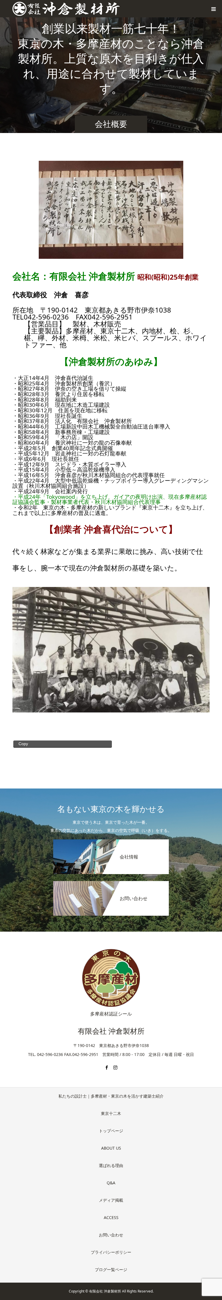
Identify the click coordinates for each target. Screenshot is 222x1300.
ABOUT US (111, 1148)
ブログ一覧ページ (111, 1269)
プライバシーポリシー (111, 1252)
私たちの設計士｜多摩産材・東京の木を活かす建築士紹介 (111, 1096)
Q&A (111, 1182)
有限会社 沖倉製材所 (111, 1031)
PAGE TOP (212, 1255)
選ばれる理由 (111, 1165)
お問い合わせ (111, 1235)
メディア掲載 (111, 1200)
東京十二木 (111, 1113)
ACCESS (111, 1217)
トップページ (111, 1130)
